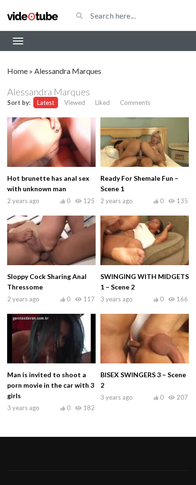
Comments (135, 102)
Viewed (74, 102)
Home (17, 70)
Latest (45, 102)
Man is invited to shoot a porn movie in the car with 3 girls (50, 385)
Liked (102, 102)
